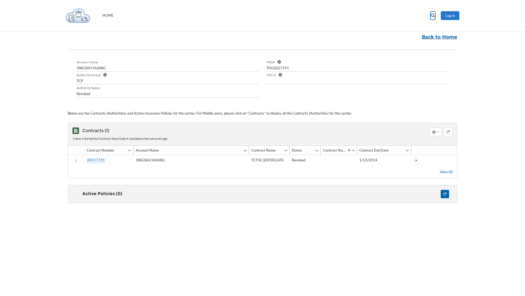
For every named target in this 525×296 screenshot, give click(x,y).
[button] (105, 150)
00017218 (96, 160)
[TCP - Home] (78, 15)
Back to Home (439, 37)
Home (108, 15)
